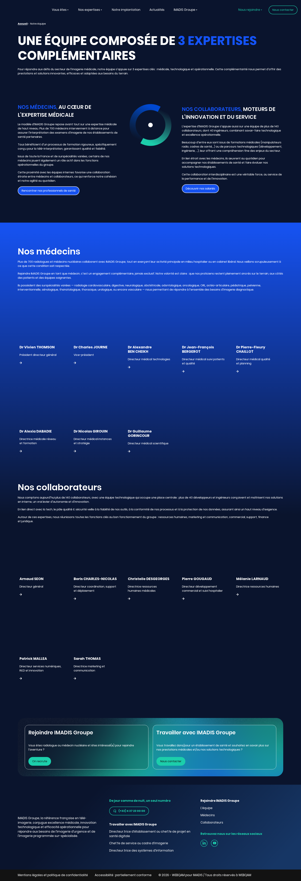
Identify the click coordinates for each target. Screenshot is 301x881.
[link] (203, 843)
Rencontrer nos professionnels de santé (49, 191)
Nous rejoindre (249, 10)
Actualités (156, 10)
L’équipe (206, 808)
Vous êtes (59, 10)
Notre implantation (126, 10)
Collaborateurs (211, 822)
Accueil (23, 23)
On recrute (39, 761)
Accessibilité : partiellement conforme (123, 875)
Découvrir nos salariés (200, 189)
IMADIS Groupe (184, 10)
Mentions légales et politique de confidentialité (53, 875)
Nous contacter (171, 761)
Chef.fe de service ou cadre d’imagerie (138, 843)
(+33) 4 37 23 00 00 (131, 811)
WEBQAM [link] (244, 875)
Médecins (207, 815)
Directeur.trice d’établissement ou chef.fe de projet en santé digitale (149, 833)
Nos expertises (89, 10)
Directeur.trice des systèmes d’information (141, 850)
